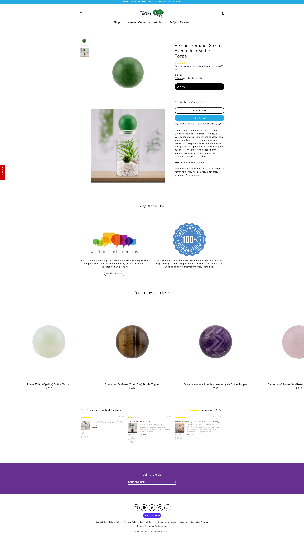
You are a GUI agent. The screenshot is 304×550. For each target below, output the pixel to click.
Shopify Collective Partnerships (152, 526)
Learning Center (137, 22)
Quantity (180, 86)
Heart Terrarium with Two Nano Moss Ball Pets (84, 435)
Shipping (179, 78)
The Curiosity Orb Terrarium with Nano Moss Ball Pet (179, 437)
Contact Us (101, 522)
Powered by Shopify (162, 531)
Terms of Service (148, 522)
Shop (117, 22)
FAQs (173, 22)
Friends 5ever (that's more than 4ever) (197, 421)
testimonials (112, 267)
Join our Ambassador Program (194, 522)
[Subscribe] (174, 482)
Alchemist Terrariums (191, 169)
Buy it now (200, 118)
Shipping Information (168, 522)
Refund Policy (115, 522)
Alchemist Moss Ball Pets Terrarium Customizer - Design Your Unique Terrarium (132, 438)
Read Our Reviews (114, 273)
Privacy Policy (131, 522)
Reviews (185, 22)
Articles (158, 22)
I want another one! (139, 421)
